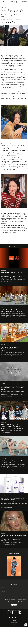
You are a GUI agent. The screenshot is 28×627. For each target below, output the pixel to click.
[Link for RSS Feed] (18, 617)
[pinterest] (6, 22)
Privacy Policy (21, 601)
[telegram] (15, 22)
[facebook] (4, 22)
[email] (2, 22)
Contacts (14, 620)
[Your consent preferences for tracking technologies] (25, 624)
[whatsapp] (13, 22)
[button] (25, 566)
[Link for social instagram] (15, 617)
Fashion (3, 7)
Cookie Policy (14, 624)
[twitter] (11, 22)
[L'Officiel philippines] (14, 2)
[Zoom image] (14, 122)
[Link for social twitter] (9, 617)
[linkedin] (8, 22)
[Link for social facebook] (12, 617)
